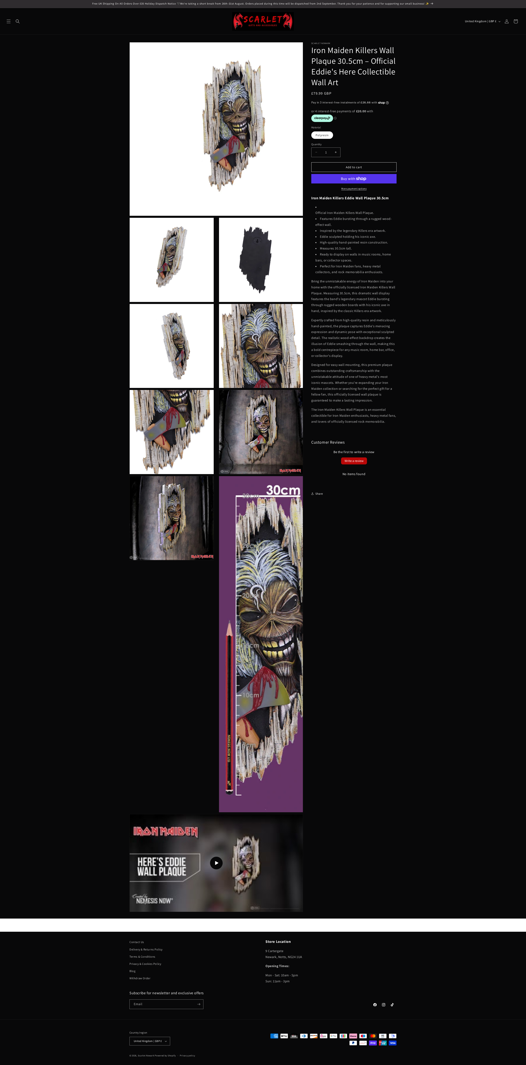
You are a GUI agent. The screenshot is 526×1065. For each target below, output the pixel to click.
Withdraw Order (139, 978)
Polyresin (322, 135)
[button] (8, 21)
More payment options (354, 188)
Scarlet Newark (146, 1055)
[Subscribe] (198, 1004)
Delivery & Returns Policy (146, 949)
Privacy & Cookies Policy (145, 964)
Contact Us (136, 942)
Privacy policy (187, 1055)
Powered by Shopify (165, 1055)
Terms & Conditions (142, 956)
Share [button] (319, 493)
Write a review (354, 461)
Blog (132, 971)
